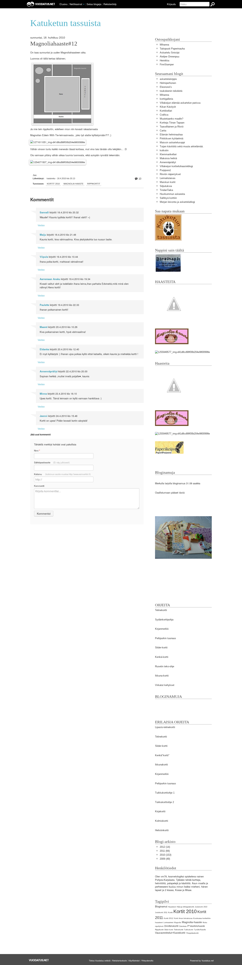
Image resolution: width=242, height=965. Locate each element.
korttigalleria (166, 98)
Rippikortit (93, 184)
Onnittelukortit (171, 926)
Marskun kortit (167, 182)
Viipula (44, 256)
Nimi (37, 450)
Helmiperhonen (168, 83)
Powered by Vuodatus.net (202, 960)
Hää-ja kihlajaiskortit (185, 907)
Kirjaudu (171, 4)
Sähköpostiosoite (52, 462)
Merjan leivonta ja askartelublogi (177, 202)
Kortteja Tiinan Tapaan (172, 122)
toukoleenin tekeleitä (171, 90)
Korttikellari (166, 110)
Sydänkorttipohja (164, 619)
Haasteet (172, 907)
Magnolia (177, 922)
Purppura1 (165, 170)
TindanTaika (166, 190)
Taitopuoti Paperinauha (172, 48)
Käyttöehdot (134, 960)
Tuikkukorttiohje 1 (165, 792)
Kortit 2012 (168, 918)
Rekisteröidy (109, 4)
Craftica (164, 114)
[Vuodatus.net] (39, 960)
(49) (165, 858)
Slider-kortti (161, 647)
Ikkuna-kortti (162, 675)
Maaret (43, 327)
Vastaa (41, 225)
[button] (84, 4)
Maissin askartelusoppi (172, 142)
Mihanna (164, 44)
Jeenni (43, 416)
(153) (165, 854)
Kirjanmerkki (162, 628)
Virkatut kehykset (164, 685)
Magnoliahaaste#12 (53, 43)
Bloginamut (161, 906)
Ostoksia (183, 926)
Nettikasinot (76, 4)
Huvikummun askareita (172, 194)
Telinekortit (178, 930)
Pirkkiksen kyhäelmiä (171, 138)
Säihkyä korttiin (168, 198)
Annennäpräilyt (48, 371)
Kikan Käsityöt (168, 106)
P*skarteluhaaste (196, 926)
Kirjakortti (160, 811)
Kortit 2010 (53, 184)
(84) (165, 850)
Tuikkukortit (188, 930)
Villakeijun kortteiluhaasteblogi (176, 166)
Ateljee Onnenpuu (169, 56)
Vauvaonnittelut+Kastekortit (170, 932)
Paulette (44, 305)
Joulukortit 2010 (201, 907)
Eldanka (44, 349)
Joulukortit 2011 (161, 912)
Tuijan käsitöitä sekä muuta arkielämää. (181, 146)
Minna (43, 393)
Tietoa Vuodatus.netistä (99, 960)
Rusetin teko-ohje (164, 666)
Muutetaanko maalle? (171, 118)
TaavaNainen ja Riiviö (171, 126)
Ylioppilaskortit (192, 933)
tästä (182, 492)
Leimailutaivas (167, 178)
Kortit (170, 912)
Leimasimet (168, 922)
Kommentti (39, 485)
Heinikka (164, 60)
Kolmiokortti (161, 820)
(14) (165, 846)
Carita (163, 130)
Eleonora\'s (166, 87)
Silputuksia (166, 186)
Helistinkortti (162, 830)
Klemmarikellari (168, 154)
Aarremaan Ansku (50, 279)
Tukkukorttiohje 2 (164, 802)
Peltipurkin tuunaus (165, 638)
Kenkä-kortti (161, 657)
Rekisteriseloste (119, 960)
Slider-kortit (168, 930)
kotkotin (164, 150)
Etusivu (63, 4)
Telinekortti (161, 610)
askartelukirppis (168, 79)
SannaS (44, 212)
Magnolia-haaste (73, 184)
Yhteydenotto (147, 960)
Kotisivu (62, 474)
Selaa (94, 4)
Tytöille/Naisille (200, 930)
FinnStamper (167, 64)
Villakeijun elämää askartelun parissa (180, 102)
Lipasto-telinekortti (165, 727)
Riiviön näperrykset (170, 174)
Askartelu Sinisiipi (169, 52)
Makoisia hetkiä (168, 158)
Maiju (43, 234)
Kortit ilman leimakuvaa (183, 918)
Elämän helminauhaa (171, 134)
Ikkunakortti (161, 764)
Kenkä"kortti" (162, 755)
